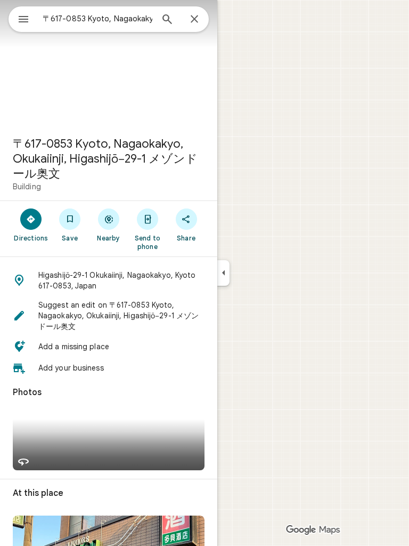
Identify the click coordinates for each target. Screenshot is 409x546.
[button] (108, 280)
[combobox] (97, 18)
